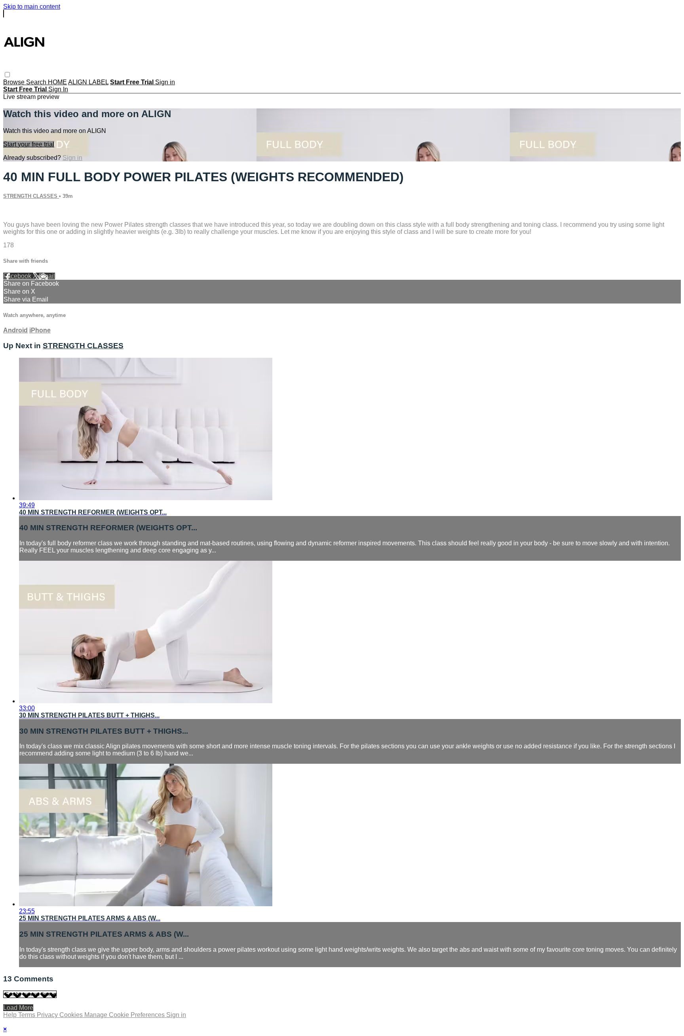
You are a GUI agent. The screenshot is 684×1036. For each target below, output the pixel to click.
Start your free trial (28, 144)
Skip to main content (31, 6)
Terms (27, 1014)
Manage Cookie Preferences (125, 1014)
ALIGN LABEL (88, 82)
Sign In (58, 89)
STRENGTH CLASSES (31, 196)
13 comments (22, 211)
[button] (7, 74)
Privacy (48, 1014)
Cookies (71, 1014)
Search (37, 82)
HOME (57, 82)
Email (47, 276)
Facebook (18, 276)
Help (10, 1014)
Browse (14, 82)
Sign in (165, 82)
